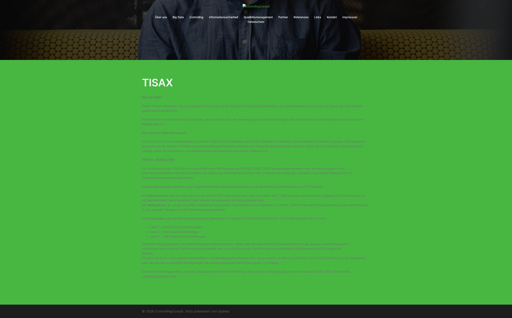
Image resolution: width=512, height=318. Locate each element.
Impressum (349, 17)
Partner (283, 17)
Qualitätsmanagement (258, 17)
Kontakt (332, 17)
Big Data (178, 17)
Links (317, 17)
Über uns (161, 17)
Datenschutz (256, 21)
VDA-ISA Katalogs (353, 248)
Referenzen (301, 17)
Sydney (223, 311)
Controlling (196, 17)
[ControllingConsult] (256, 7)
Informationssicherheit (223, 17)
